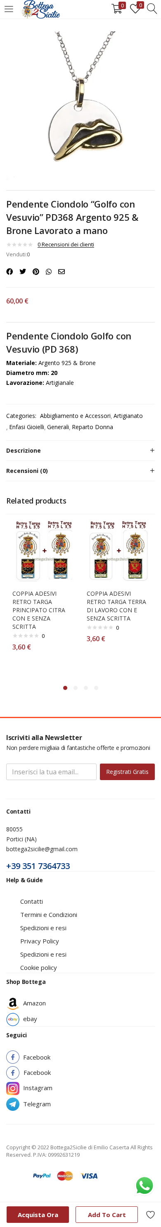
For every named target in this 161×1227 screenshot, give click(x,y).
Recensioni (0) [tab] (27, 471)
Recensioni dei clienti (66, 244)
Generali (58, 427)
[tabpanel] (43, 598)
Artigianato (128, 416)
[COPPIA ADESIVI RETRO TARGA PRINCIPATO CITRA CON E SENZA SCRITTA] (43, 551)
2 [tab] (75, 688)
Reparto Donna (92, 427)
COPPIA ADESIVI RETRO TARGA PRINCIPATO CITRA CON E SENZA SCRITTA (38, 610)
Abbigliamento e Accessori (75, 416)
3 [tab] (86, 688)
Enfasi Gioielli (26, 427)
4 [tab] (96, 688)
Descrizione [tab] (23, 450)
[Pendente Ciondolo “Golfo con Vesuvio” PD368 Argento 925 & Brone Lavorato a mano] (9, 272)
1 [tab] (65, 688)
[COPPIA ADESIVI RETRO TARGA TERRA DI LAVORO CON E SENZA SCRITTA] (118, 551)
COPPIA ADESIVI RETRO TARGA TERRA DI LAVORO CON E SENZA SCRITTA (116, 606)
